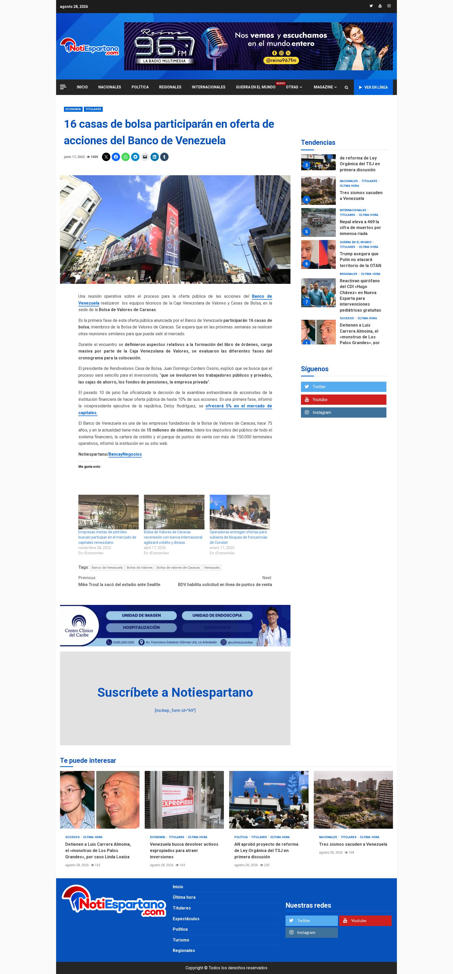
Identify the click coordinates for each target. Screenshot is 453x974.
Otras (292, 87)
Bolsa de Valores (140, 568)
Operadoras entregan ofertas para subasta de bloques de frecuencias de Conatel (238, 537)
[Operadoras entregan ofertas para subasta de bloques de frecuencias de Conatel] (240, 512)
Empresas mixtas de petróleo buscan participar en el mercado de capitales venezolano (107, 537)
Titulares (93, 109)
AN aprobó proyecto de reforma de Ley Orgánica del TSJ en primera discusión (318, 155)
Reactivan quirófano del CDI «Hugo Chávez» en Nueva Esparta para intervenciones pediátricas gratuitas (318, 292)
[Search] (346, 87)
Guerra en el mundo (256, 87)
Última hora (349, 185)
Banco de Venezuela (107, 568)
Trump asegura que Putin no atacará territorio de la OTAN (318, 254)
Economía (73, 109)
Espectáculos (186, 918)
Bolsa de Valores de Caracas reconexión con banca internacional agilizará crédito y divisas (173, 537)
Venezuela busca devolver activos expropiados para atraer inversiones (184, 800)
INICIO (82, 87)
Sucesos (347, 318)
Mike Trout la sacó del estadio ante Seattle (119, 581)
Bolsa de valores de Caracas (178, 568)
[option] (344, 157)
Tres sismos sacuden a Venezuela (318, 190)
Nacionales (109, 87)
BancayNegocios (125, 454)
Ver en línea (376, 87)
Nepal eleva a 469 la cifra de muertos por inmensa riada (318, 222)
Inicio (178, 886)
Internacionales (208, 87)
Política (140, 87)
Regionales (170, 87)
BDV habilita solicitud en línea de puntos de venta (225, 581)
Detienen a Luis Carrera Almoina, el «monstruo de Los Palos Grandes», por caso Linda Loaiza (318, 334)
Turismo (181, 940)
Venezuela (212, 568)
